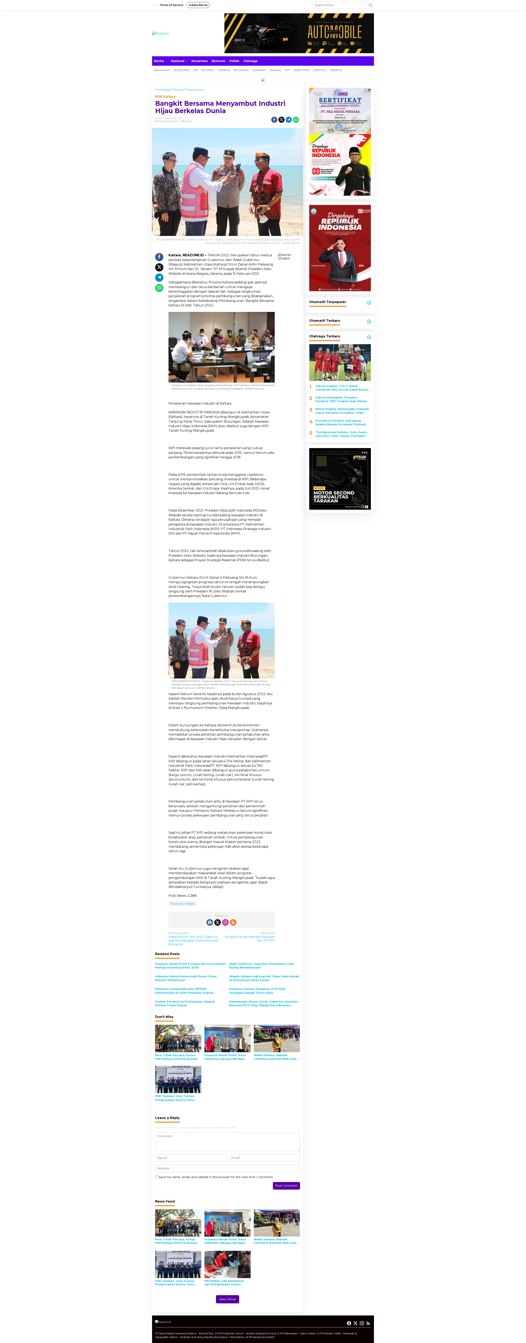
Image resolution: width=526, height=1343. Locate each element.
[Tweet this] (281, 120)
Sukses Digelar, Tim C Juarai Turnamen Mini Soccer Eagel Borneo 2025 (342, 387)
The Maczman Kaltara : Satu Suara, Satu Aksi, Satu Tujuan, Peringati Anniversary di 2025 (341, 434)
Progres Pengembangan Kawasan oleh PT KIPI (250, 936)
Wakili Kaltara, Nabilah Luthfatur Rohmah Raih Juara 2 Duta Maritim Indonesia (276, 1057)
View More (227, 1299)
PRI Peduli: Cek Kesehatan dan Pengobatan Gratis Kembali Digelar (224, 1282)
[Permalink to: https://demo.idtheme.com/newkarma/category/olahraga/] (369, 337)
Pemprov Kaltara (183, 904)
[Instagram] (225, 922)
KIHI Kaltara (165, 97)
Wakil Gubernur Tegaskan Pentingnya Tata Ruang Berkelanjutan (261, 965)
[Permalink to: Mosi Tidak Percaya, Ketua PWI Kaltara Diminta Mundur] (178, 1038)
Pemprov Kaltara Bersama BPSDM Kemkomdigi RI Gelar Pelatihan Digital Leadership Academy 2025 (184, 990)
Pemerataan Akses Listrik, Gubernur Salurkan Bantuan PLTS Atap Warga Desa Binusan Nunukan (263, 1003)
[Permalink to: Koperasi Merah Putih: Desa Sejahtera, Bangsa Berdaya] (227, 1038)
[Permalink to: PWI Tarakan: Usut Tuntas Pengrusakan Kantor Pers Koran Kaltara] (178, 1079)
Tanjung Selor (170, 121)
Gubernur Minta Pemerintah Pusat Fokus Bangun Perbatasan (186, 978)
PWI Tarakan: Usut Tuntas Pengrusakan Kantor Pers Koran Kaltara (174, 1098)
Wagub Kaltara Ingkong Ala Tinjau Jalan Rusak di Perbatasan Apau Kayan (264, 978)
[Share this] (274, 120)
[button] (370, 5)
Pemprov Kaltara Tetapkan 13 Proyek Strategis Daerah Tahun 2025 (257, 990)
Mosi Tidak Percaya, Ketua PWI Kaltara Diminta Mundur (176, 1056)
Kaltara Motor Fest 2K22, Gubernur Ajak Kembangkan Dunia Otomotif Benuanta (193, 938)
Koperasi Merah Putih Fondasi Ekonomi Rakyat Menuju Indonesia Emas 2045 (190, 965)
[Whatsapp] (296, 120)
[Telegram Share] (289, 120)
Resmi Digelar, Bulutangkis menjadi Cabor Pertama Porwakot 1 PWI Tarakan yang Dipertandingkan (342, 411)
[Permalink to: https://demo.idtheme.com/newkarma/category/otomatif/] (369, 302)
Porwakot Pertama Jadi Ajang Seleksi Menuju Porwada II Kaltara (340, 422)
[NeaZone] (160, 33)
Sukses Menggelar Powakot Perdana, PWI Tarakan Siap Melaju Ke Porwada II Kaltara (341, 399)
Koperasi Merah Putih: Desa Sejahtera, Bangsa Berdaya (225, 1056)
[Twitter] (217, 922)
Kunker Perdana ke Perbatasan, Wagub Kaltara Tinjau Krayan (185, 1003)
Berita (158, 121)
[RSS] (233, 922)
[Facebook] (209, 922)
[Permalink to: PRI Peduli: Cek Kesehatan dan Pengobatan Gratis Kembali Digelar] (227, 1264)
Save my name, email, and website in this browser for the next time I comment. (216, 1177)
